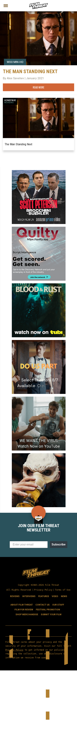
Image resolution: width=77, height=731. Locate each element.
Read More (38, 87)
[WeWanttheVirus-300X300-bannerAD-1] (39, 398)
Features (43, 596)
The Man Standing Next (18, 144)
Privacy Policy (43, 590)
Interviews (28, 596)
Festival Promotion (48, 609)
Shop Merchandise (27, 614)
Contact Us (42, 604)
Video (55, 596)
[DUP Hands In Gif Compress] (39, 341)
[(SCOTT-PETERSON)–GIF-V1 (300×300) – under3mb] (39, 171)
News (64, 596)
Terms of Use (62, 590)
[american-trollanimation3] (39, 455)
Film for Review (24, 609)
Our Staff (58, 604)
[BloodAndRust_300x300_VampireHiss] (39, 285)
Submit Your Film (51, 614)
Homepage (10, 100)
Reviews (9, 102)
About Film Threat (21, 604)
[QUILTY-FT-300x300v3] (39, 228)
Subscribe (59, 544)
